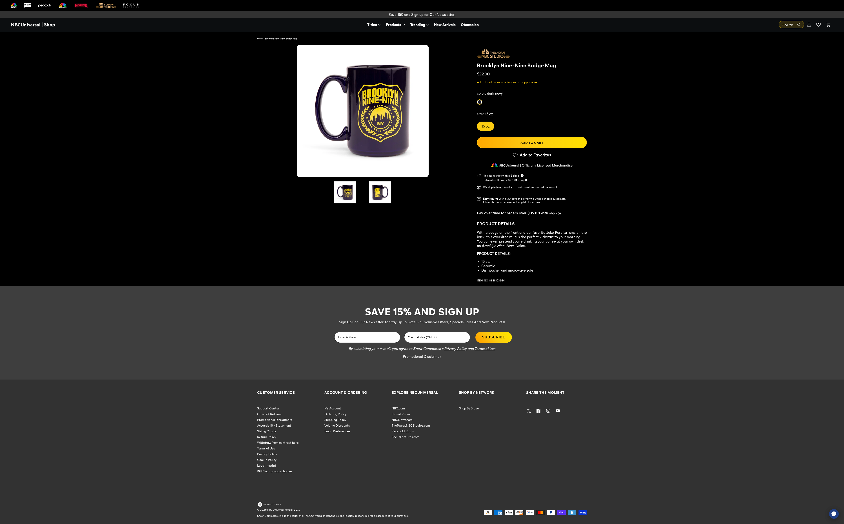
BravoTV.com (401, 414)
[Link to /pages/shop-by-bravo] (27, 5)
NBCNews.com (402, 420)
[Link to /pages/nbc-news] (63, 5)
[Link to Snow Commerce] (269, 506)
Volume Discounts (337, 425)
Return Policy (266, 437)
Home (260, 38)
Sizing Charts (266, 431)
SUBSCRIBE (493, 337)
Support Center (268, 408)
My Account (332, 408)
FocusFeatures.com (405, 437)
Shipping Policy (335, 420)
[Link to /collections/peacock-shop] (45, 5)
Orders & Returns (269, 414)
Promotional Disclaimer (422, 356)
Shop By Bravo (469, 408)
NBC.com (398, 408)
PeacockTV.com (403, 431)
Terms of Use (266, 448)
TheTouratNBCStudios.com (411, 425)
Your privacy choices (277, 471)
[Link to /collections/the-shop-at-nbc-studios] (106, 5)
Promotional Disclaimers (274, 420)
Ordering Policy (335, 414)
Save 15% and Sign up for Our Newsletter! (422, 14)
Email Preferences (337, 431)
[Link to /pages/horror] (81, 5)
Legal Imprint (266, 465)
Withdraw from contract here (278, 442)
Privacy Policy (267, 454)
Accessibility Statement (274, 425)
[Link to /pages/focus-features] (131, 5)
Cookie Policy (266, 460)
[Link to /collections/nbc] (14, 5)
